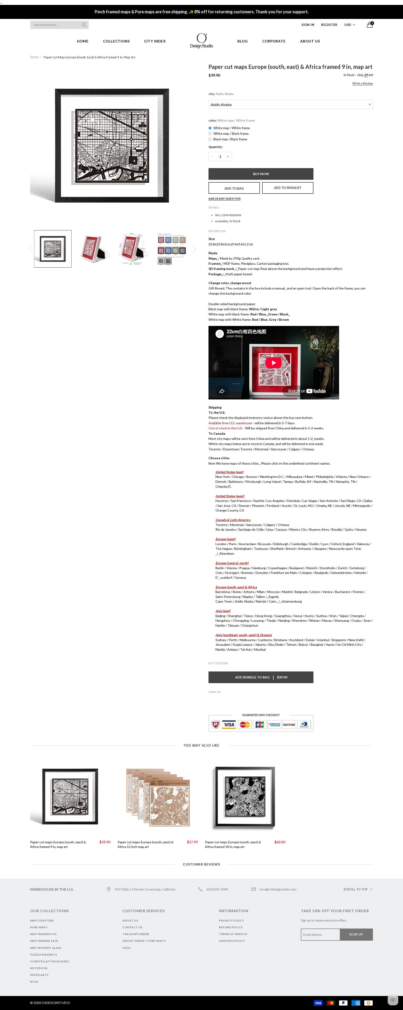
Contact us (132, 927)
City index (155, 41)
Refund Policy (231, 927)
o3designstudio (56, 1003)
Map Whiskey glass (45, 948)
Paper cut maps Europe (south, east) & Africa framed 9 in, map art (58, 844)
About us (310, 41)
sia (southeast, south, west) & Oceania (245, 635)
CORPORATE (274, 41)
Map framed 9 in (43, 934)
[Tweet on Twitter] (218, 700)
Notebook (39, 968)
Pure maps (38, 927)
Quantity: (215, 147)
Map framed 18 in (44, 941)
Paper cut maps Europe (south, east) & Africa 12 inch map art (146, 844)
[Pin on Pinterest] (225, 700)
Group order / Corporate (144, 941)
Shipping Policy (232, 941)
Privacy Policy (231, 920)
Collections (116, 41)
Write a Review (362, 83)
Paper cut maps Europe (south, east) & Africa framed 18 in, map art (233, 844)
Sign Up (356, 934)
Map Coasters (42, 920)
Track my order (135, 934)
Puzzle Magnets (43, 954)
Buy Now (261, 174)
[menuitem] (83, 41)
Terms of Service (233, 934)
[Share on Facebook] (211, 700)
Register (329, 25)
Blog (242, 41)
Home (83, 41)
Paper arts (39, 975)
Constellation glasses (49, 961)
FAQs (126, 948)
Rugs (34, 981)
